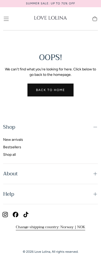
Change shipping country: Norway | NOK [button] (50, 227)
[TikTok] (26, 214)
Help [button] (8, 194)
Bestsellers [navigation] (12, 147)
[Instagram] (5, 214)
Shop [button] (9, 127)
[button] (6, 19)
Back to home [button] (50, 90)
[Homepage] (50, 18)
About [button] (10, 173)
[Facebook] (15, 214)
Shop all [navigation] (9, 154)
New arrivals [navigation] (13, 139)
